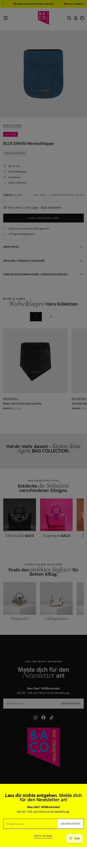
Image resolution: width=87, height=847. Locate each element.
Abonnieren (70, 823)
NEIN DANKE (43, 836)
